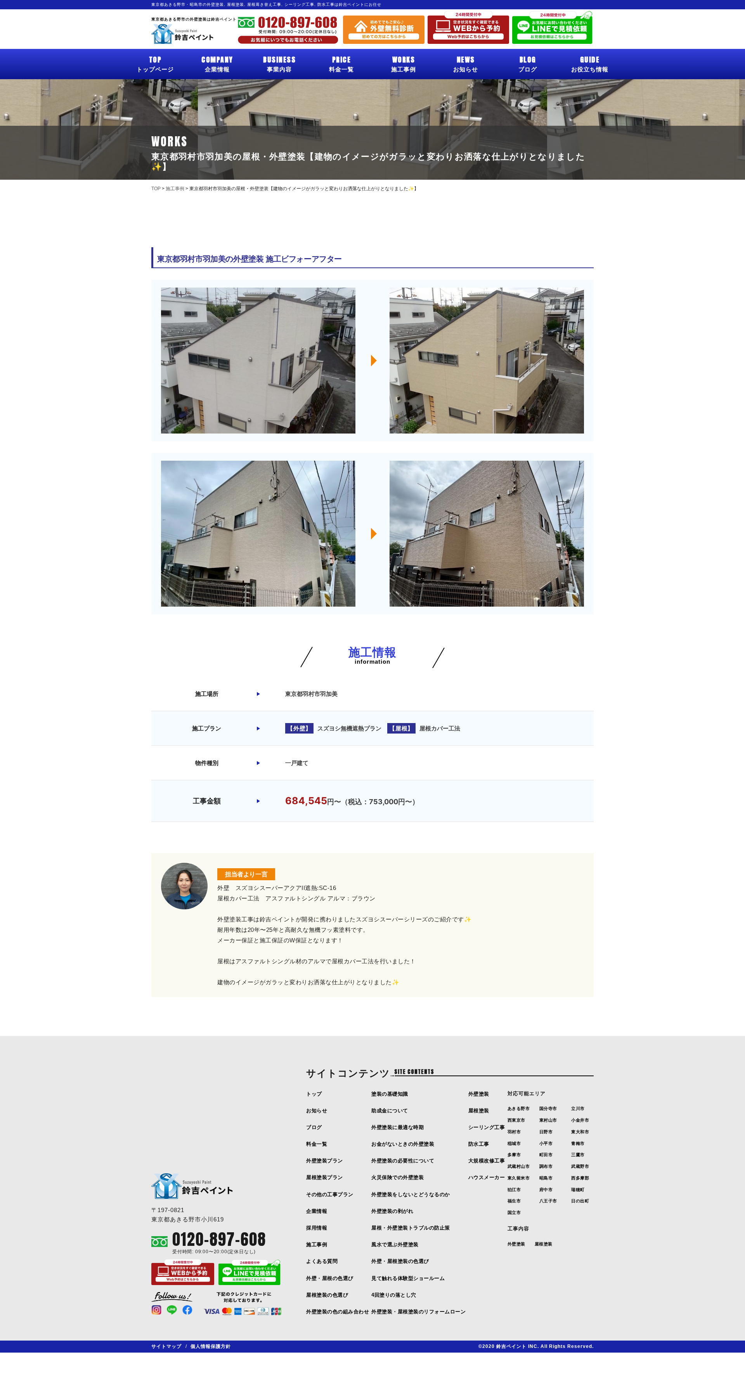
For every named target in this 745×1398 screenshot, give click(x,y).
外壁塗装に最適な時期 (397, 1127)
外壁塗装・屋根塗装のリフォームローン (418, 1312)
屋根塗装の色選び (327, 1295)
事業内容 (279, 63)
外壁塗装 (478, 1094)
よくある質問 (322, 1261)
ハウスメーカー (486, 1177)
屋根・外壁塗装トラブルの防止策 (410, 1228)
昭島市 (546, 1178)
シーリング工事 (486, 1127)
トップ (314, 1094)
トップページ (155, 63)
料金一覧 (341, 63)
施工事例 (403, 63)
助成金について (389, 1111)
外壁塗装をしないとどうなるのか (410, 1194)
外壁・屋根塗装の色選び (400, 1261)
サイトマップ (166, 1346)
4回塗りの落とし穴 (393, 1295)
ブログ (527, 63)
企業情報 (217, 63)
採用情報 (316, 1228)
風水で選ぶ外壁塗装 (395, 1244)
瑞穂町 (578, 1189)
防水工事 (478, 1144)
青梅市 (578, 1143)
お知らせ (465, 63)
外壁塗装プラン (324, 1161)
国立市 (514, 1212)
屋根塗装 (478, 1111)
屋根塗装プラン (324, 1177)
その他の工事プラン (329, 1194)
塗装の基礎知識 (389, 1094)
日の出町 (580, 1201)
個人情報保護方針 (211, 1346)
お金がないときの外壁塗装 (402, 1144)
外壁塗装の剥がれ (392, 1211)
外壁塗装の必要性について (402, 1161)
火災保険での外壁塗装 (397, 1177)
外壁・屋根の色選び (329, 1278)
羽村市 (514, 1131)
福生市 (514, 1201)
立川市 (578, 1108)
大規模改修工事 (486, 1161)
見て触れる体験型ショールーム (408, 1278)
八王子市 (548, 1201)
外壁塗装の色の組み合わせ (337, 1312)
